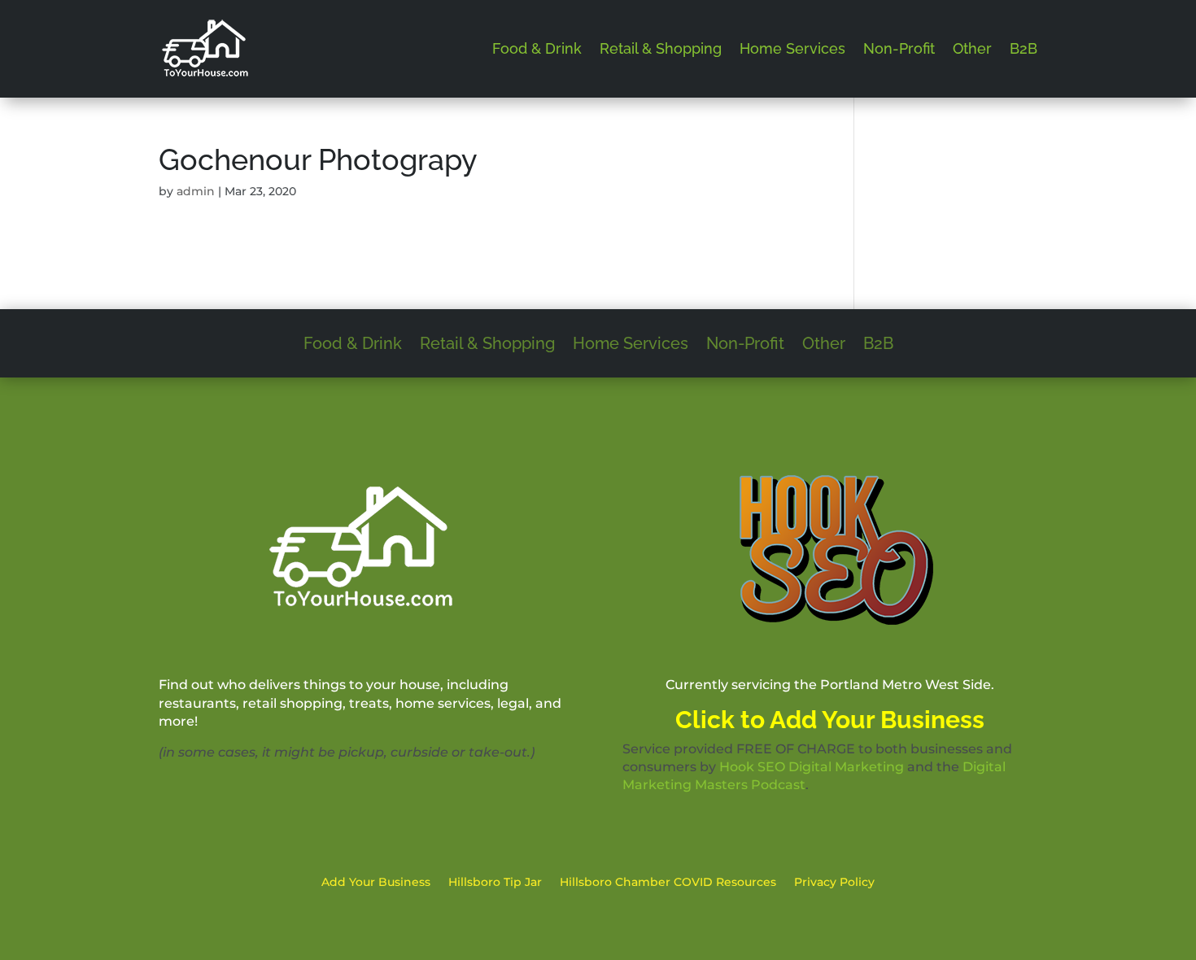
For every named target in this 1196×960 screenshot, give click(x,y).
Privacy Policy (834, 882)
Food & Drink (537, 48)
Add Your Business (375, 882)
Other (972, 48)
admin (196, 191)
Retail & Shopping (661, 48)
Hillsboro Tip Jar (495, 882)
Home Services (792, 48)
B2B (1023, 48)
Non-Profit (899, 48)
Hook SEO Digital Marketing (811, 767)
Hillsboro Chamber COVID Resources (668, 882)
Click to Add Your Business (829, 719)
